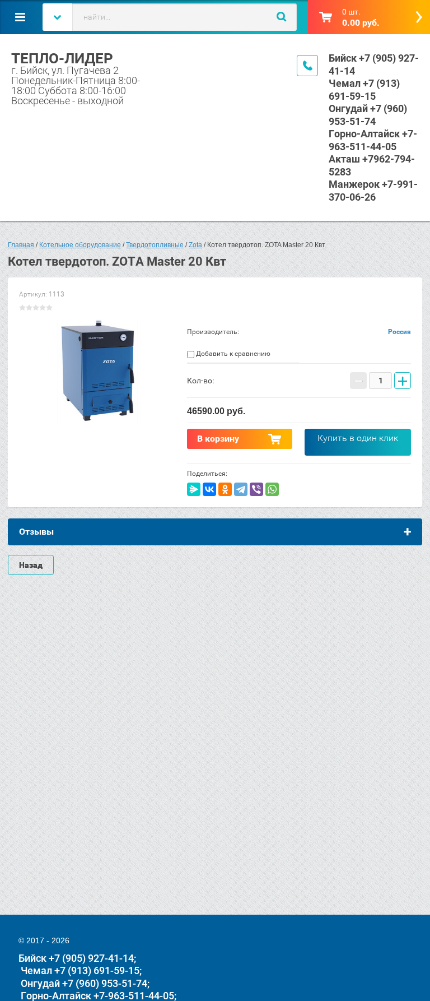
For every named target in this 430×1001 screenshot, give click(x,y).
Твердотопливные (155, 245)
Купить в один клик (357, 438)
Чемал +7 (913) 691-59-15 (364, 89)
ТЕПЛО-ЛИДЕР (62, 58)
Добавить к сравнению (232, 354)
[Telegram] (240, 489)
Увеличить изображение (97, 371)
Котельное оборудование (80, 245)
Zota (195, 245)
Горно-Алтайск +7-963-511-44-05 (373, 140)
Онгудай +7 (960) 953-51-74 (368, 115)
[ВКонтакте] (209, 489)
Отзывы (36, 531)
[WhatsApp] (272, 489)
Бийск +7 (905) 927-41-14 (76, 958)
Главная (21, 245)
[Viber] (256, 489)
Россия (399, 332)
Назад (31, 564)
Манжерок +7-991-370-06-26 (373, 190)
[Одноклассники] (225, 489)
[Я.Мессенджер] (193, 489)
